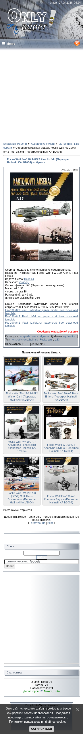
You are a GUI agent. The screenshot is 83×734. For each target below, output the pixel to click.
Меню (10, 43)
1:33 (57, 339)
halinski (34, 339)
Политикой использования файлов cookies (37, 721)
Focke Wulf (46, 339)
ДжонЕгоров (31, 691)
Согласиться (41, 728)
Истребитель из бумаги (34, 336)
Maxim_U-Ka (52, 691)
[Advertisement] (41, 94)
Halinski (29, 279)
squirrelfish (69, 336)
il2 (41, 691)
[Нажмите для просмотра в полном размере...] (41, 260)
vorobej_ (24, 282)
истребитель (20, 339)
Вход (50, 523)
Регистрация (37, 523)
